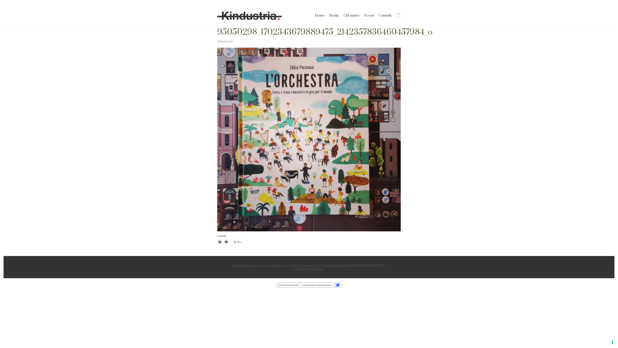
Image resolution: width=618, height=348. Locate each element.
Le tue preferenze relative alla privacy (317, 285)
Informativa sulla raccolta (288, 285)
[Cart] (398, 15)
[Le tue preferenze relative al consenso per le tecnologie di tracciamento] (612, 342)
